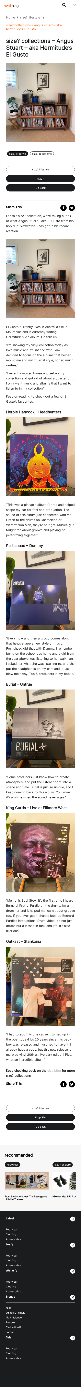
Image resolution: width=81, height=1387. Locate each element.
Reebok (10, 1322)
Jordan (10, 1332)
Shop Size (40, 1117)
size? (40, 178)
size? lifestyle (30, 17)
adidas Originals (15, 1312)
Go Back (41, 187)
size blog (54, 1070)
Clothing (11, 1234)
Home (10, 17)
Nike (8, 1307)
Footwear (12, 1164)
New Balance (14, 1317)
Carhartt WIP (13, 1327)
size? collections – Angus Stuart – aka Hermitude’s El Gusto (34, 27)
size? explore (62, 1164)
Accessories (13, 1239)
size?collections (42, 153)
